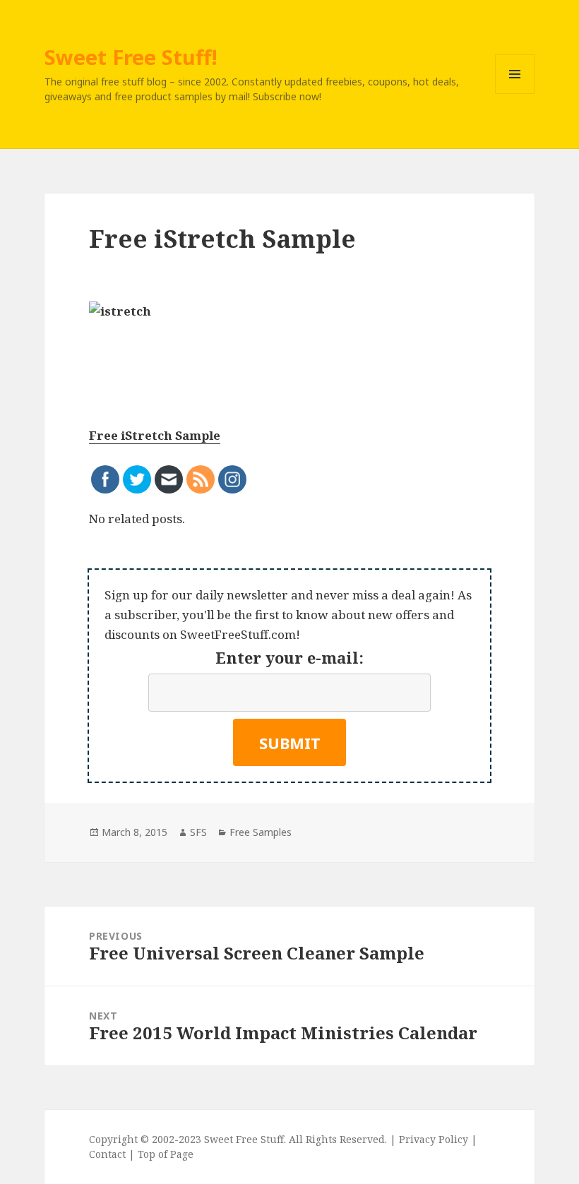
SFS (198, 832)
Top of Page (165, 1154)
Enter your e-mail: (289, 657)
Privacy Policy (433, 1139)
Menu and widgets (515, 93)
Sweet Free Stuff (244, 1139)
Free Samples (260, 832)
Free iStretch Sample (154, 435)
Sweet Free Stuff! (130, 57)
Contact (107, 1154)
